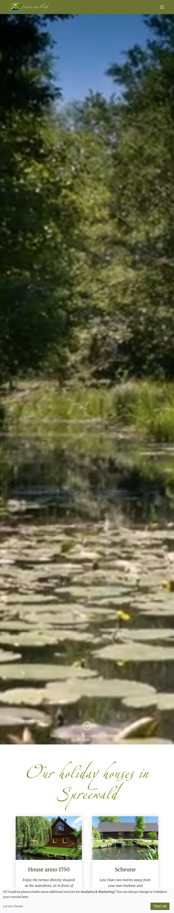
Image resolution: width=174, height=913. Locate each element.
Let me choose (13, 906)
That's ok (160, 906)
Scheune (125, 869)
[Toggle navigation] (162, 7)
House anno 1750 (49, 869)
